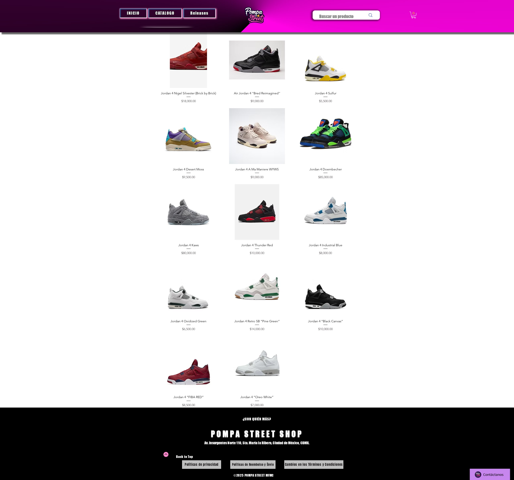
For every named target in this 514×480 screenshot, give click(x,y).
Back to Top (184, 456)
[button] (414, 15)
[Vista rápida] (188, 60)
